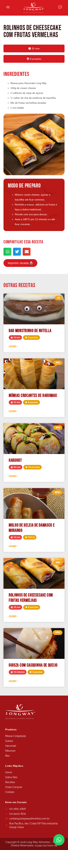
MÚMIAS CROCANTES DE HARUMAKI (33, 395)
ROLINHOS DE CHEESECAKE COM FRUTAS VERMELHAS (31, 597)
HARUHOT (15, 460)
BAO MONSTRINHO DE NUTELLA (30, 330)
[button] (34, 48)
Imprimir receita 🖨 (20, 263)
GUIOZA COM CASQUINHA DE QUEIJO (33, 665)
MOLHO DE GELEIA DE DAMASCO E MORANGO (32, 528)
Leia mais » (13, 346)
